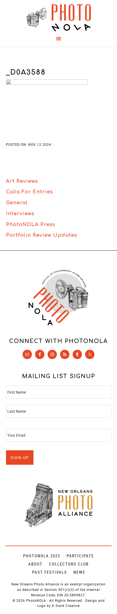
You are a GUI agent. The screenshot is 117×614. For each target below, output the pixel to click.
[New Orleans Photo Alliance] (58, 526)
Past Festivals (49, 572)
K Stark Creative (66, 605)
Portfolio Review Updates (41, 235)
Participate (80, 555)
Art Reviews (22, 181)
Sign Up (20, 457)
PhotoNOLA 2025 (41, 555)
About (35, 564)
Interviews (20, 213)
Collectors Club (69, 564)
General (17, 202)
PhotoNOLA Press (30, 224)
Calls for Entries (29, 191)
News (79, 572)
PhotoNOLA (58, 17)
